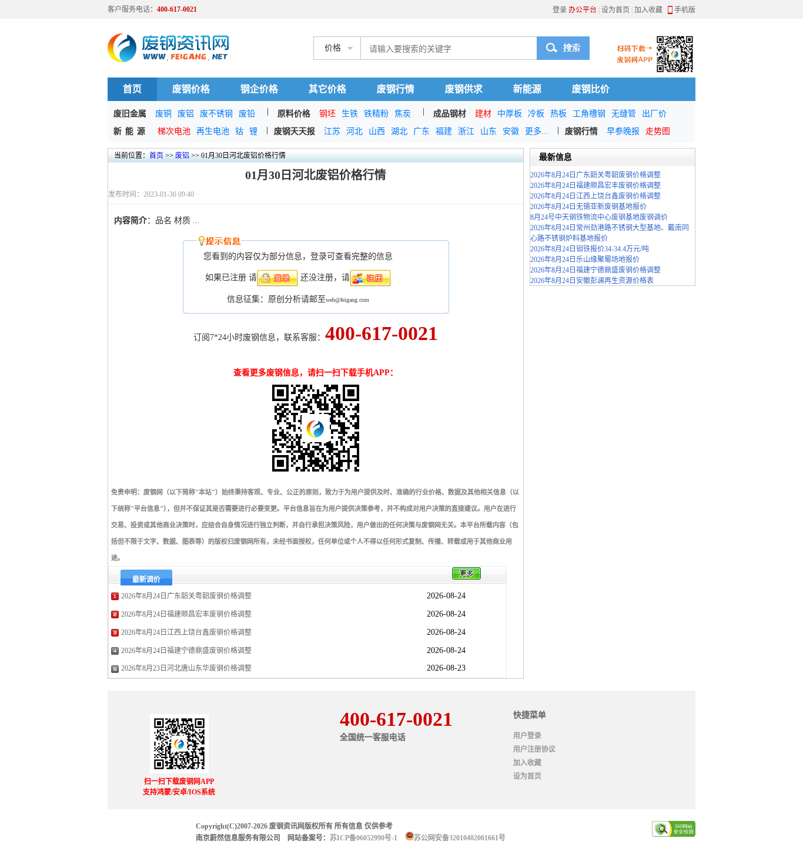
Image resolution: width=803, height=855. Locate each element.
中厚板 (509, 113)
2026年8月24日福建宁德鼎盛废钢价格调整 (186, 651)
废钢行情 (395, 89)
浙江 (466, 131)
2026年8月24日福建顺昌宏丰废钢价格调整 (186, 614)
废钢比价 (591, 89)
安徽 (511, 131)
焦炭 (402, 113)
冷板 (536, 113)
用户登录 (527, 736)
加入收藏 (648, 10)
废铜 (163, 113)
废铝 (186, 113)
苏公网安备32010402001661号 (460, 838)
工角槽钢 (589, 113)
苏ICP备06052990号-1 (363, 838)
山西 (377, 131)
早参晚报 (623, 131)
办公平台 (582, 10)
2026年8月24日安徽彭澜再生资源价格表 (592, 281)
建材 (483, 113)
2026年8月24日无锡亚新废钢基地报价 (588, 207)
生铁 (350, 113)
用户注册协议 (534, 749)
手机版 (684, 10)
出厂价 (654, 113)
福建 (444, 131)
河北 (354, 131)
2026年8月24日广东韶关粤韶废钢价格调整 (186, 596)
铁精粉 (376, 113)
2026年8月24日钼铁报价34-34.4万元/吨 (589, 249)
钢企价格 (259, 89)
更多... (536, 131)
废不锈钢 (216, 113)
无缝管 (623, 113)
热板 (558, 113)
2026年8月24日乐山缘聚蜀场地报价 (585, 259)
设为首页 (615, 10)
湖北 (399, 131)
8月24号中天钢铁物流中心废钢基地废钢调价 (599, 217)
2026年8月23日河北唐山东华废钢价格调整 (186, 668)
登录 (560, 10)
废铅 (247, 113)
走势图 (657, 131)
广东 (421, 131)
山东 (488, 131)
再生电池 (212, 131)
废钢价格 (191, 89)
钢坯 (327, 113)
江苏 (332, 131)
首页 (132, 89)
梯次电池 (174, 131)
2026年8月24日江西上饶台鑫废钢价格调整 (186, 632)
